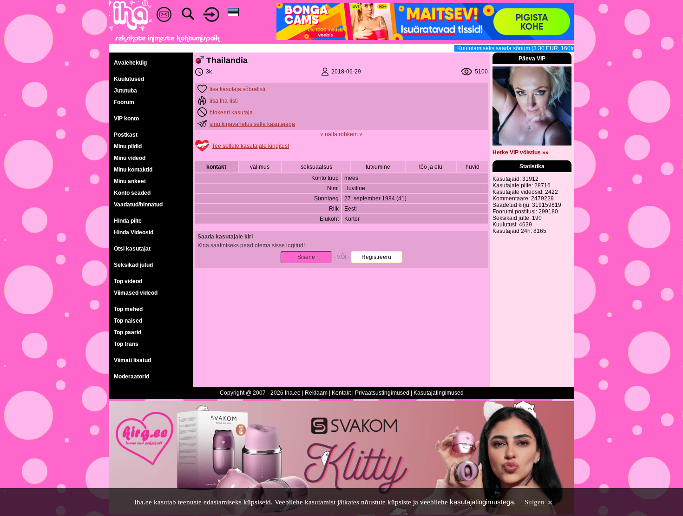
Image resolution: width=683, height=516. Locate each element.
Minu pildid (128, 146)
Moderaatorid (131, 376)
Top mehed (128, 309)
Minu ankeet (130, 181)
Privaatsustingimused (382, 393)
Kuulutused (129, 79)
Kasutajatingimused (439, 393)
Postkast (126, 135)
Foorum (124, 102)
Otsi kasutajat (132, 248)
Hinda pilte (128, 221)
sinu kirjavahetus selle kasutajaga (252, 124)
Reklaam (316, 393)
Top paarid (127, 332)
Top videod (128, 281)
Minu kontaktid (133, 169)
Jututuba (125, 90)
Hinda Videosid (133, 232)
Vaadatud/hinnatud (138, 204)
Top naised (128, 321)
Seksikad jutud (133, 265)
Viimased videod (136, 293)
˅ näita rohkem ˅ (341, 134)
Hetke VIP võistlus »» (521, 152)
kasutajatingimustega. (483, 502)
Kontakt (341, 393)
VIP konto (126, 118)
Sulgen (534, 502)
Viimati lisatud (132, 360)
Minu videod (129, 158)
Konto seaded (132, 193)
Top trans (126, 344)
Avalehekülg (130, 63)
